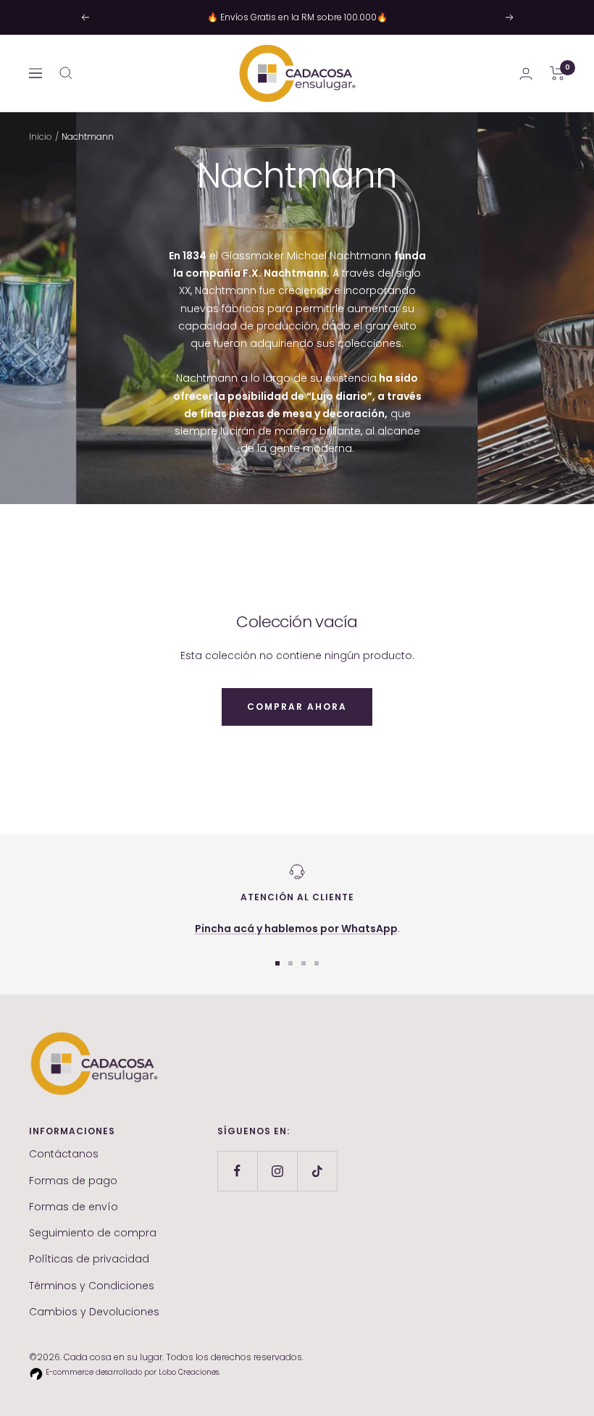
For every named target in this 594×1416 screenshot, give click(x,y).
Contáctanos (64, 1154)
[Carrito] (557, 73)
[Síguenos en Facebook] (237, 1171)
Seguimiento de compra (92, 1233)
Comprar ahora (297, 706)
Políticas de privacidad (89, 1259)
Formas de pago (73, 1180)
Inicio (40, 136)
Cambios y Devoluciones (94, 1311)
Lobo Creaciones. (189, 1372)
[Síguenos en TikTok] (317, 1171)
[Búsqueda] (65, 73)
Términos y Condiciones (91, 1285)
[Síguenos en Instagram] (277, 1171)
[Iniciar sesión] (525, 73)
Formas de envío (73, 1206)
